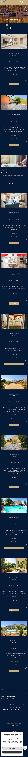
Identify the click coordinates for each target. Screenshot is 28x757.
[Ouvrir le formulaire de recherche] (21, 2)
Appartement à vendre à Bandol (11, 707)
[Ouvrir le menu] (26, 2)
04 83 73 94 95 (14, 722)
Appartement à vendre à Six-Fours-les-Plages (14, 705)
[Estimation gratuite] (25, 748)
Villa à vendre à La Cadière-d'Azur (11, 709)
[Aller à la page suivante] (25, 687)
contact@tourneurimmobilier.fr (14, 723)
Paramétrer (12, 748)
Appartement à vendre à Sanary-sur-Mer (13, 703)
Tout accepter (12, 752)
